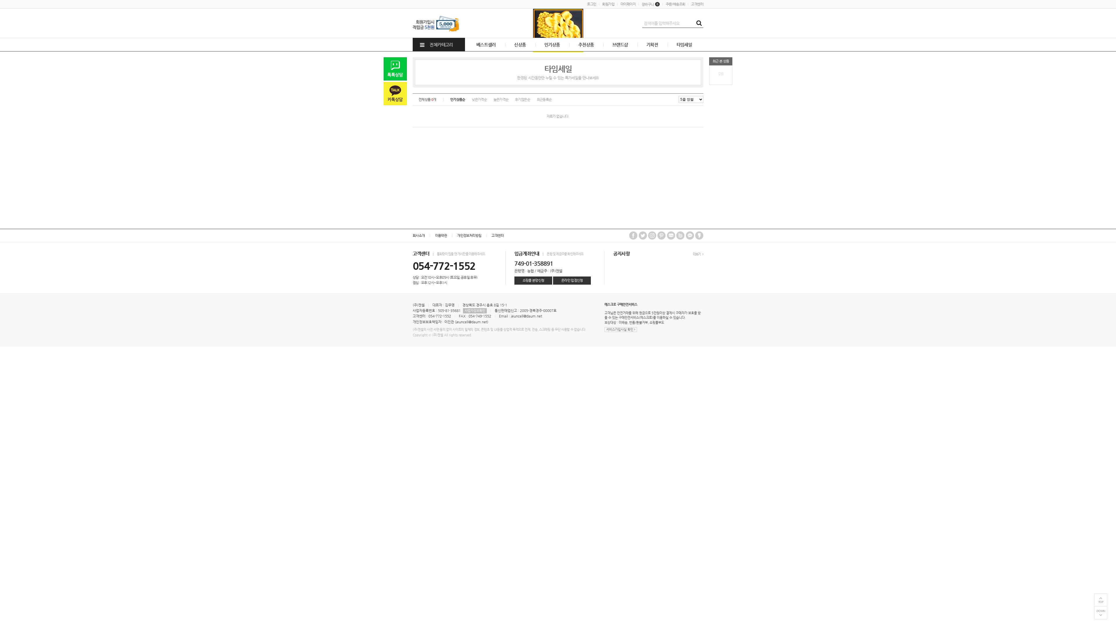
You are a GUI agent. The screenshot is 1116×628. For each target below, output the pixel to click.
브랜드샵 (620, 44)
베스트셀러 (486, 44)
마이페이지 (628, 4)
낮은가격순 (479, 99)
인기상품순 (457, 99)
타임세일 (684, 44)
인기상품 (552, 44)
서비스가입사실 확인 (620, 329)
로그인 (591, 4)
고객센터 (697, 4)
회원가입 (608, 4)
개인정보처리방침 (469, 235)
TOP (1101, 602)
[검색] (699, 23)
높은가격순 (501, 99)
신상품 (520, 44)
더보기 (697, 254)
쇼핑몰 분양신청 (533, 280)
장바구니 (650, 4)
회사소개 (419, 235)
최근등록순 (544, 99)
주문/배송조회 (675, 4)
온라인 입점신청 (572, 280)
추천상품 (586, 44)
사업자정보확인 (475, 311)
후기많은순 (522, 99)
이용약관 (441, 235)
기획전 (652, 44)
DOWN (1101, 611)
